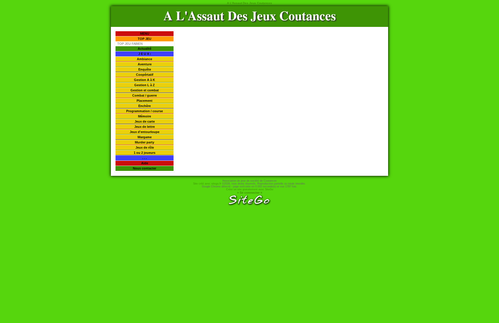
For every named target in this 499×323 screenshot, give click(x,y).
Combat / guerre (144, 95)
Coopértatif (144, 74)
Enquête (144, 69)
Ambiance (144, 59)
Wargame (144, 137)
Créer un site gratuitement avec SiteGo (249, 189)
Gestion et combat (145, 90)
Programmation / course (144, 111)
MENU (144, 33)
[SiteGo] (249, 205)
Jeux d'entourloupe (144, 132)
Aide (144, 163)
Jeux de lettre (144, 126)
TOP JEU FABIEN (130, 43)
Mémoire (144, 116)
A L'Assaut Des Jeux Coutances (249, 15)
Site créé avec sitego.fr (207, 183)
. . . (144, 158)
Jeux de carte (145, 121)
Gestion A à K (144, 80)
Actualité (144, 48)
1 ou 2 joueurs (144, 152)
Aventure (145, 64)
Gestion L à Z (144, 85)
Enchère (144, 106)
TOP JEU (144, 38)
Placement (144, 100)
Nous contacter (144, 168)
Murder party (144, 142)
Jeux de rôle (144, 147)
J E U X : (144, 54)
